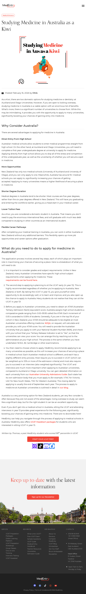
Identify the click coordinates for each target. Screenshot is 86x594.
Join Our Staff (54, 549)
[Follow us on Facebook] (40, 585)
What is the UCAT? (34, 534)
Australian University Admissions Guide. (48, 374)
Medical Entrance (8, 15)
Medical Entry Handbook (32, 545)
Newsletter (53, 554)
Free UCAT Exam (33, 536)
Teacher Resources (34, 549)
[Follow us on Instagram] (51, 585)
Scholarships (53, 546)
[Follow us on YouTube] (56, 585)
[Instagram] (34, 446)
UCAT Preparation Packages (12, 535)
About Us (52, 534)
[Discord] (46, 446)
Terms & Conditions (42, 590)
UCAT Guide (31, 542)
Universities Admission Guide (33, 552)
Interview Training (12, 556)
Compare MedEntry (52, 540)
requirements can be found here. (22, 280)
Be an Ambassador (56, 551)
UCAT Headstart (12, 558)
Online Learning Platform (11, 540)
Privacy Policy (28, 590)
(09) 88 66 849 (73, 534)
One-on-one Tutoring (10, 552)
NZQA (48, 323)
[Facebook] (40, 446)
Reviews (52, 536)
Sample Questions (34, 539)
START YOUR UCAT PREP (43, 439)
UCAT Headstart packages (43, 422)
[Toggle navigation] (83, 5)
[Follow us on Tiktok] (45, 585)
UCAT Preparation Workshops (12, 544)
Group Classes (11, 548)
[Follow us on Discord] (35, 585)
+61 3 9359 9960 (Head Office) (74, 537)
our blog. (64, 388)
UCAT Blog (53, 544)
